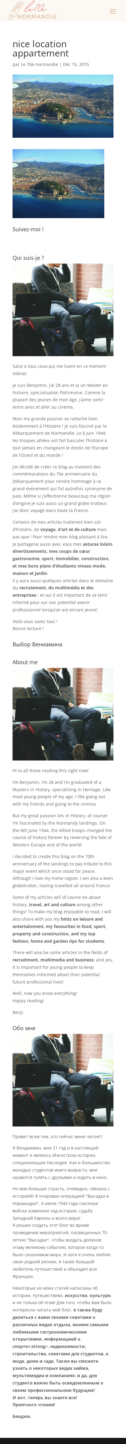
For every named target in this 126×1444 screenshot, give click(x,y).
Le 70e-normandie (39, 64)
